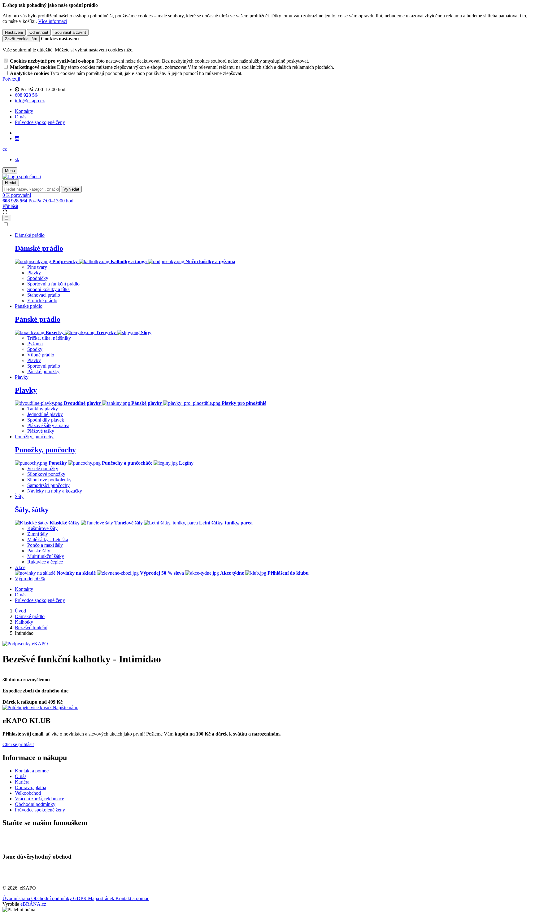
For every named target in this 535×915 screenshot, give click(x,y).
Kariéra (22, 782)
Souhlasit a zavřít (70, 32)
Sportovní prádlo (43, 366)
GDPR (80, 898)
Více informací (52, 21)
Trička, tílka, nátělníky (49, 338)
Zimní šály (37, 534)
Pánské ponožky (43, 371)
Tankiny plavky (42, 408)
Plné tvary (37, 267)
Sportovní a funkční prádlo (53, 283)
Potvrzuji (11, 79)
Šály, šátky (32, 510)
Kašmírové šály (42, 528)
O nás (20, 116)
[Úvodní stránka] (21, 176)
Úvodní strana (16, 898)
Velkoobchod (28, 793)
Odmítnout (38, 32)
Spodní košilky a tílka (48, 289)
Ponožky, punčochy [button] (34, 436)
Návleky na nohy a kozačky (54, 490)
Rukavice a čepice (45, 561)
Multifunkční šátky (45, 556)
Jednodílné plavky (45, 414)
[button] (4, 149)
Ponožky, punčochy (45, 450)
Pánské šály (38, 550)
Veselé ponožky (42, 468)
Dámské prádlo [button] (30, 235)
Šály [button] (19, 496)
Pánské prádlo (37, 319)
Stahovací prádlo (43, 295)
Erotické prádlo (42, 300)
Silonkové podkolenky (49, 479)
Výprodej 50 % (30, 578)
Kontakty (24, 111)
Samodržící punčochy (48, 485)
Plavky (34, 272)
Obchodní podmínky (35, 804)
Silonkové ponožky (46, 474)
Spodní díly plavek (45, 419)
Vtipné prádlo (40, 354)
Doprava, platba (30, 787)
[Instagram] (17, 138)
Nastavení (14, 32)
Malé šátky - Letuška (47, 539)
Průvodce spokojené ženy (40, 122)
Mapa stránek (101, 898)
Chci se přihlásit (18, 744)
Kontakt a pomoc (32, 770)
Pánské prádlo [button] (28, 306)
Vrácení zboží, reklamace (39, 798)
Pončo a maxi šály (45, 545)
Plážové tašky (40, 431)
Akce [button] (20, 567)
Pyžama (35, 343)
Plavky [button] (21, 377)
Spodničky (37, 278)
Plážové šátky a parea (48, 425)
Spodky (34, 349)
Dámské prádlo (39, 248)
